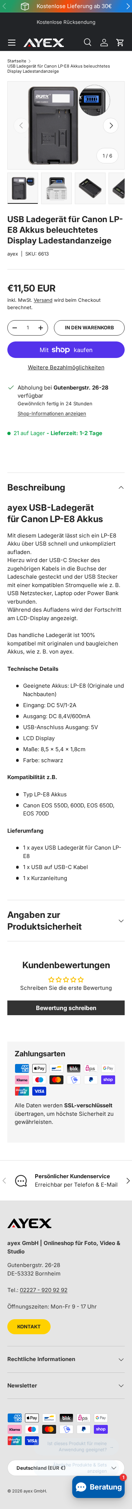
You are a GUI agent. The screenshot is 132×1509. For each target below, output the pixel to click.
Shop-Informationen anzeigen (52, 413)
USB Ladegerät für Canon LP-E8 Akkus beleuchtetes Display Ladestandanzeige (58, 69)
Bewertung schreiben (66, 1008)
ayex (12, 254)
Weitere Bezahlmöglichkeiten (66, 367)
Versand (43, 300)
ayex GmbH (34, 1491)
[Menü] (12, 43)
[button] (120, 43)
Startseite (16, 61)
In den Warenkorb (89, 327)
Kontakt (29, 1326)
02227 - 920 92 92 (43, 1290)
